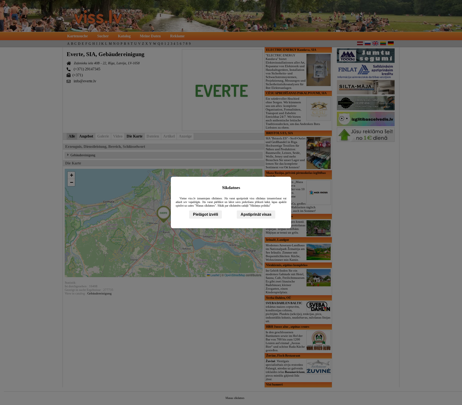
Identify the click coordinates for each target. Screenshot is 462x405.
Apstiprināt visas (256, 214)
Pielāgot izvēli (205, 214)
